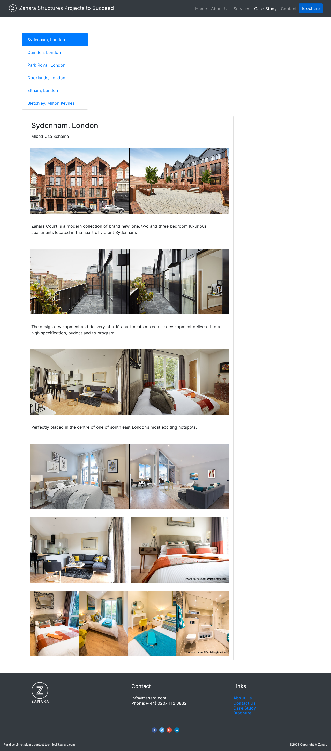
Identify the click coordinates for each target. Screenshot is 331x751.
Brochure (242, 713)
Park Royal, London (46, 65)
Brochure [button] (311, 8)
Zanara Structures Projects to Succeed (66, 8)
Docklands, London (46, 77)
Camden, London (44, 52)
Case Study (265, 8)
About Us (220, 8)
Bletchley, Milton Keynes (50, 103)
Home (201, 8)
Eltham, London (42, 90)
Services (242, 8)
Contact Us (244, 703)
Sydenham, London (46, 39)
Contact (289, 8)
